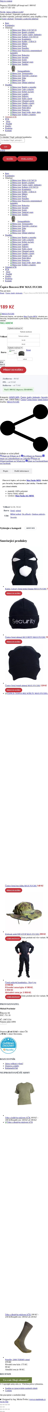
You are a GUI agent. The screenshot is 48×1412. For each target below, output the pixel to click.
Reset (28, 350)
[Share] (4, 1409)
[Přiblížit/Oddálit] (1, 1404)
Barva (3, 352)
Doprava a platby (12, 1066)
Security (44, 397)
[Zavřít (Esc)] (9, 1404)
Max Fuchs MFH (30, 316)
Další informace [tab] (21, 471)
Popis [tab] (5, 471)
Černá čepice (32, 399)
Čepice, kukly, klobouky (30, 397)
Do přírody (26, 514)
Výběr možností (13, 938)
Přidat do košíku (13, 370)
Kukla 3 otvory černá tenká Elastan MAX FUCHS (26, 589)
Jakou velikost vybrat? (14, 1064)
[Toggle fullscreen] (6, 1409)
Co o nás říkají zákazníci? (16, 1380)
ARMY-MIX (14, 397)
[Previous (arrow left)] (1, 1411)
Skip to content (6, 1)
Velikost (3, 337)
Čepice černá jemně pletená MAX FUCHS (22, 685)
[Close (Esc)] (1, 1409)
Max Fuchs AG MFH (24, 496)
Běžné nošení (15, 514)
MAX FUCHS (13, 402)
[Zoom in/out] (9, 1409)
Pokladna (27, 159)
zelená (18, 510)
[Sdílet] (6, 1404)
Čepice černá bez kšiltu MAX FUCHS (21, 886)
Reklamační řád (11, 1068)
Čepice (23, 399)
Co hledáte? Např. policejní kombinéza (15, 137)
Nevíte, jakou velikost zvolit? (12, 12)
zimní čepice (43, 399)
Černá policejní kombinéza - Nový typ (20, 982)
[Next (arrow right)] (4, 1411)
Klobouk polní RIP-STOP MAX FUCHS (22, 934)
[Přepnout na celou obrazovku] (4, 1404)
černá (12, 510)
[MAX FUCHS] (7, 314)
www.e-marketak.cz (37, 1399)
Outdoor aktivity (38, 514)
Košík (10, 159)
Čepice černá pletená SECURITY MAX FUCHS (25, 637)
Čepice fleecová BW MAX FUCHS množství (3, 363)
